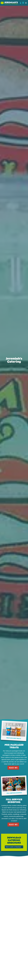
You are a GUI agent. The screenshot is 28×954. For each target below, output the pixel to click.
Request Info (13, 767)
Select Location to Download (13, 847)
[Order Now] (20, 3)
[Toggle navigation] (26, 3)
